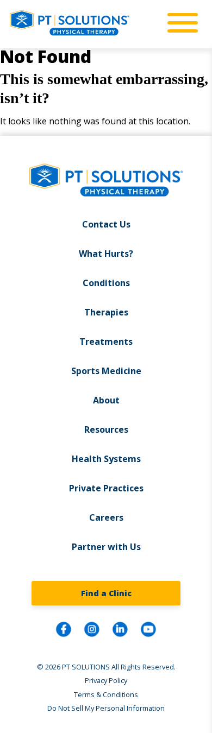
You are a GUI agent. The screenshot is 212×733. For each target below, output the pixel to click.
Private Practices (106, 488)
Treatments (106, 341)
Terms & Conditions (106, 694)
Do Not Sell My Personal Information (106, 708)
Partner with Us (106, 547)
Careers (106, 517)
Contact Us (106, 224)
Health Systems (106, 459)
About (106, 400)
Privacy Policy (106, 680)
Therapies (106, 312)
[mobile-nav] (179, 23)
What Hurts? (106, 254)
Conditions (106, 283)
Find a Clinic (106, 593)
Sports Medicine (106, 371)
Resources (106, 429)
